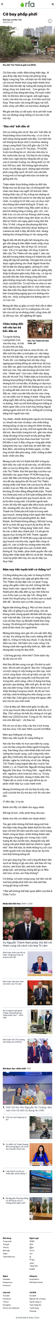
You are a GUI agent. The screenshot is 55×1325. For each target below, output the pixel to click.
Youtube (6, 1296)
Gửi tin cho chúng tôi (11, 1308)
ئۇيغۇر (32, 1263)
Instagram (7, 1305)
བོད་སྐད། (32, 1260)
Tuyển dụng (34, 1308)
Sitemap (33, 1311)
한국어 (32, 1250)
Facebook (7, 1299)
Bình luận (6, 1250)
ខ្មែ (30, 1257)
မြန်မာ (32, 1247)
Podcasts (7, 1285)
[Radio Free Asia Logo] (27, 4)
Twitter (6, 1302)
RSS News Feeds (36, 1282)
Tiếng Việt (34, 1266)
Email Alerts (34, 1279)
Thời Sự (6, 1247)
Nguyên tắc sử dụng (37, 1299)
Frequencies (7, 1282)
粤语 (31, 1244)
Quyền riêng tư (35, 1302)
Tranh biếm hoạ (9, 1257)
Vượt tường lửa (35, 1305)
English (32, 1269)
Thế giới (6, 1244)
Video (5, 1254)
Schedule (6, 1279)
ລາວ (31, 1254)
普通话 (32, 1241)
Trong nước (7, 1241)
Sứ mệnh (33, 1296)
